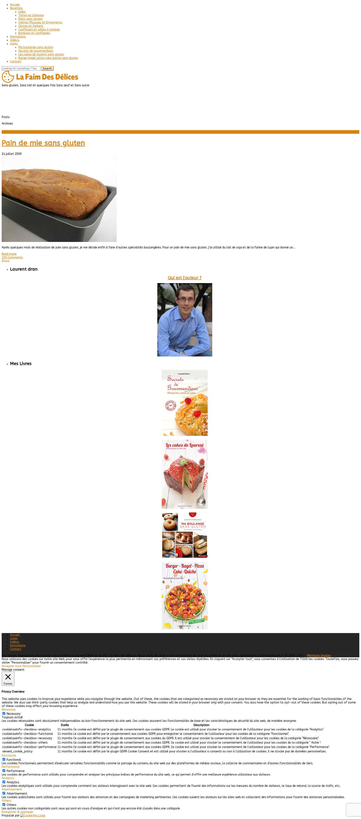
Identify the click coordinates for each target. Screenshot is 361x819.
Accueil (15, 4)
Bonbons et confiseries (34, 33)
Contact (15, 61)
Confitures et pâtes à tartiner (39, 29)
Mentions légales (319, 655)
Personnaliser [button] (31, 666)
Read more (9, 254)
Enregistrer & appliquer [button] (17, 812)
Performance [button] (11, 767)
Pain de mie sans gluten (43, 143)
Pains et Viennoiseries (17, 132)
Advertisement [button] (12, 789)
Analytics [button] (8, 778)
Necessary (13, 714)
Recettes (16, 8)
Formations (18, 36)
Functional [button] (9, 755)
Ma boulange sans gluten (35, 47)
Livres (14, 44)
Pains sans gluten (30, 19)
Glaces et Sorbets (30, 26)
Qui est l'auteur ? (185, 277)
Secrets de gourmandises (35, 51)
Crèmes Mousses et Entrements (40, 22)
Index (21, 12)
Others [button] (6, 800)
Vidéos (14, 40)
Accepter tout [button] (12, 666)
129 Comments (12, 257)
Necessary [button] (8, 709)
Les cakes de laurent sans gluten (41, 54)
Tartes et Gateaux (31, 15)
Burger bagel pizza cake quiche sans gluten (48, 58)
